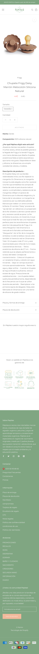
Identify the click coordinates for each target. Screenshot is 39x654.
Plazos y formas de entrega (13, 303)
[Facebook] (3, 456)
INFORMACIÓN (9, 576)
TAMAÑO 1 (8, 109)
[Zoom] (34, 20)
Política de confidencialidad (14, 522)
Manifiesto (7, 500)
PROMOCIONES (9, 542)
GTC (4, 515)
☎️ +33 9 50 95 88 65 (11, 469)
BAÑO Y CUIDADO (10, 561)
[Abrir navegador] (3, 10)
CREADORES (8, 569)
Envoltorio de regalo (11, 511)
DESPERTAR (8, 554)
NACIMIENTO (8, 565)
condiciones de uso (10, 526)
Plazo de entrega (9, 492)
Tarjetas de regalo (10, 507)
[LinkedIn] (24, 456)
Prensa (5, 480)
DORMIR (6, 557)
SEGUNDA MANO (10, 572)
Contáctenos (8, 476)
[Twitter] (8, 456)
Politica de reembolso (11, 530)
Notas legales (8, 519)
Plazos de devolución (11, 310)
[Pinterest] (19, 456)
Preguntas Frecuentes (12, 472)
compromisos (8, 504)
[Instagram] (13, 456)
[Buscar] (32, 10)
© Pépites (19, 627)
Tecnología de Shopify (19, 630)
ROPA (5, 550)
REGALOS (7, 546)
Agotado (19, 127)
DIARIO (6, 580)
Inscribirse (12, 616)
